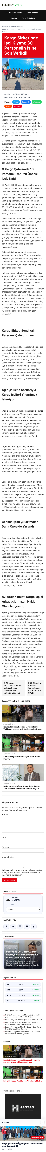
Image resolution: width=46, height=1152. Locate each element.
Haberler (5, 26)
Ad (4, 837)
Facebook (25, 102)
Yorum (5, 814)
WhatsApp (36, 102)
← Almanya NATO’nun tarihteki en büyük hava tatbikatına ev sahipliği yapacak (12, 688)
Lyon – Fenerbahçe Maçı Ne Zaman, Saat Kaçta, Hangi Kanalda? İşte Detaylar (23, 1028)
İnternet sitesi (8, 857)
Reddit (8, 106)
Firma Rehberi (32, 13)
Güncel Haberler (15, 13)
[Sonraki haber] (38, 943)
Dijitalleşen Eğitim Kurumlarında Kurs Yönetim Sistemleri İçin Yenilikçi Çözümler (22, 1033)
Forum (14, 18)
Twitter (16, 102)
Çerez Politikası (28, 18)
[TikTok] (34, 926)
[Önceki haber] (33, 943)
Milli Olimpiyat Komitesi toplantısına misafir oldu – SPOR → (34, 688)
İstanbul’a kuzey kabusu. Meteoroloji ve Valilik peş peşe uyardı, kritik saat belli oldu (22, 1016)
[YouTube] (27, 926)
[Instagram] (20, 926)
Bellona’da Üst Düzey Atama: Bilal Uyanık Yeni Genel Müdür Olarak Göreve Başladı (22, 1023)
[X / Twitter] (13, 926)
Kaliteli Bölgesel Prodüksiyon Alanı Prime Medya (23, 1020)
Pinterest (17, 106)
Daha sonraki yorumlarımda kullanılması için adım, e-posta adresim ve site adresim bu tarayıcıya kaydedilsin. (22, 872)
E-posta (6, 847)
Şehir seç (10, 905)
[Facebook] (6, 926)
